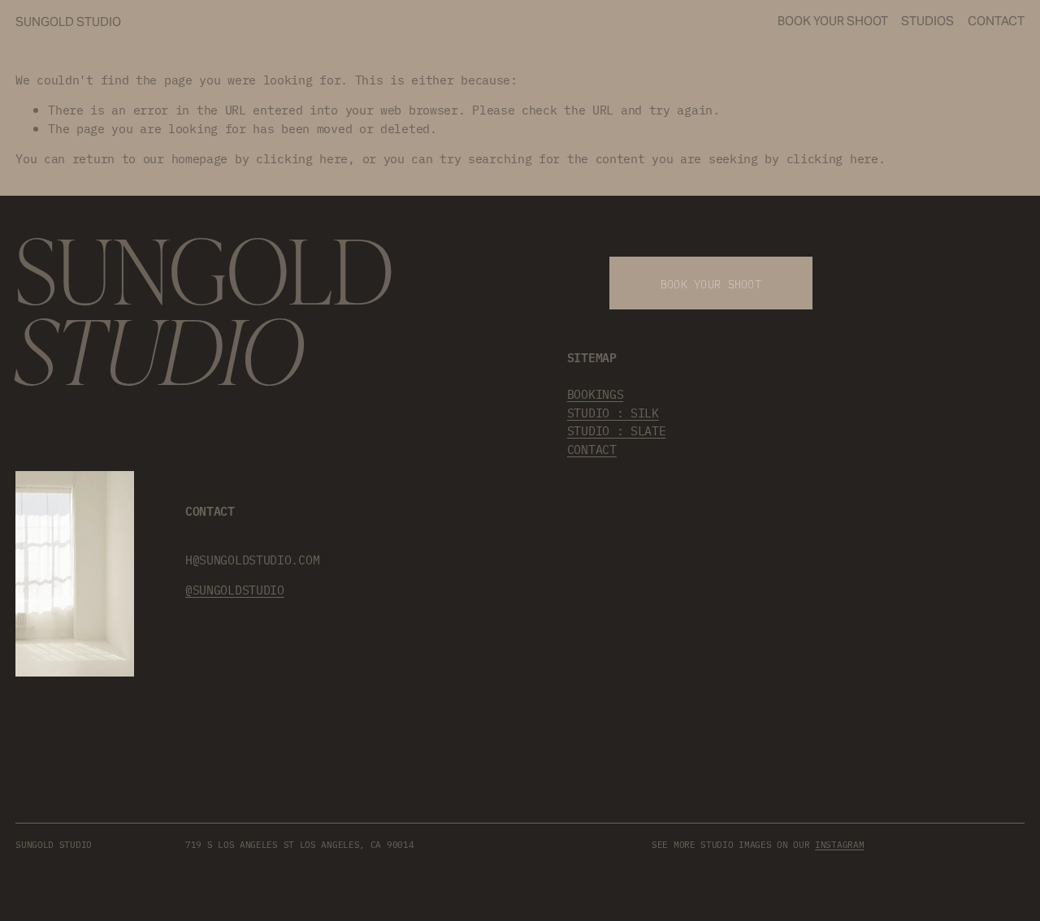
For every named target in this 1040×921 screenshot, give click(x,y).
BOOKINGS (595, 393)
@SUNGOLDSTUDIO (234, 589)
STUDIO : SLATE (616, 430)
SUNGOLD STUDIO (68, 21)
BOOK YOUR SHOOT (833, 20)
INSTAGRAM (839, 844)
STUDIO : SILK (613, 412)
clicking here (302, 157)
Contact (996, 20)
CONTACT (592, 448)
